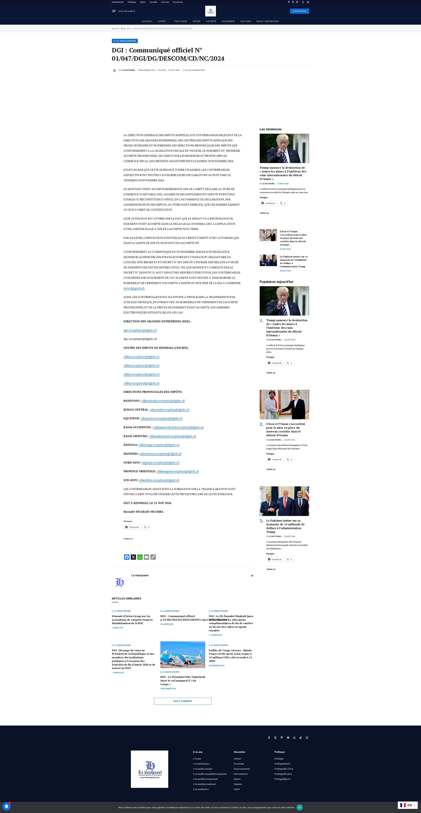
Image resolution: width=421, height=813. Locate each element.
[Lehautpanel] (210, 11)
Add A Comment (182, 701)
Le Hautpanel (129, 70)
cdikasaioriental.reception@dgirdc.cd (172, 436)
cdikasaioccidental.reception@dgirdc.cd (178, 427)
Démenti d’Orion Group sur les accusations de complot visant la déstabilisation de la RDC (132, 619)
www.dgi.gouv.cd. (134, 288)
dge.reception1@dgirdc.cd (140, 330)
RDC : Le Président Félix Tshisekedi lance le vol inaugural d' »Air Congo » (182, 680)
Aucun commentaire (195, 70)
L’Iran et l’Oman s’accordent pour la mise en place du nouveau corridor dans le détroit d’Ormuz (293, 238)
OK (299, 807)
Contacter (299, 11)
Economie (178, 2)
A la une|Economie (124, 41)
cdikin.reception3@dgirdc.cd (141, 374)
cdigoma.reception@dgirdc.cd (160, 462)
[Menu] (114, 11)
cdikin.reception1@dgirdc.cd (141, 357)
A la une (165, 2)
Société (153, 2)
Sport (143, 2)
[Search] (307, 2)
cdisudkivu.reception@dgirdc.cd (159, 480)
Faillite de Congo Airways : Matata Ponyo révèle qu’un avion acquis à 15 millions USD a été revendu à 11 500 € (230, 656)
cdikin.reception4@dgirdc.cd (141, 383)
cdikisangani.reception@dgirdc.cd (178, 471)
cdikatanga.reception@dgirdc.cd (159, 445)
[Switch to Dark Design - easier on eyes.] (303, 2)
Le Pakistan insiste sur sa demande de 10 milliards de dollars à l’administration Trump (294, 261)
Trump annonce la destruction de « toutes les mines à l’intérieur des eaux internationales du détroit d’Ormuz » (283, 173)
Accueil (147, 21)
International (118, 2)
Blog (123, 28)
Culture (245, 21)
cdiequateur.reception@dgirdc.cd (161, 418)
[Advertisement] (210, 98)
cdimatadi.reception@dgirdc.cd (169, 409)
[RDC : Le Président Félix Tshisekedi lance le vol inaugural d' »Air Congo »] (182, 654)
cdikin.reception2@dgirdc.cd (141, 365)
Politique (132, 2)
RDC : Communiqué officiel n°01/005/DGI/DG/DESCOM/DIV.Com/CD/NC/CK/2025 (182, 618)
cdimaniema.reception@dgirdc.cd (160, 453)
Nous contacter (268, 21)
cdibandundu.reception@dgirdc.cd (163, 401)
